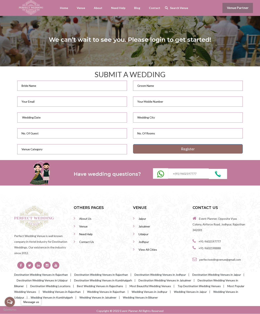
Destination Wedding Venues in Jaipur (216, 274)
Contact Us (86, 242)
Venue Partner (238, 8)
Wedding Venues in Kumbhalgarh (52, 297)
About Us (85, 218)
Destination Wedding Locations (50, 286)
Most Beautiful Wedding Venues (150, 286)
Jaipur (142, 218)
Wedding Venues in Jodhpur (149, 291)
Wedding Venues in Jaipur (190, 291)
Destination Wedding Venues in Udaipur (42, 280)
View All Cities (148, 249)
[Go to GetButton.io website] (9, 310)
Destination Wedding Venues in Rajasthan (41, 274)
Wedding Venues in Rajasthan (62, 291)
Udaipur (143, 234)
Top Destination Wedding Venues (199, 286)
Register (188, 149)
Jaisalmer (144, 226)
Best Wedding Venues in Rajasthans (100, 286)
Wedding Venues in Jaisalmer (97, 297)
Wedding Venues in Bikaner (140, 297)
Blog (137, 8)
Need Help (118, 8)
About (98, 8)
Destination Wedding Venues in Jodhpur (160, 274)
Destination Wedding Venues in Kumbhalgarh (103, 280)
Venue (81, 8)
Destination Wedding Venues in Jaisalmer (165, 280)
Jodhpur (144, 242)
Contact (154, 8)
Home (64, 8)
